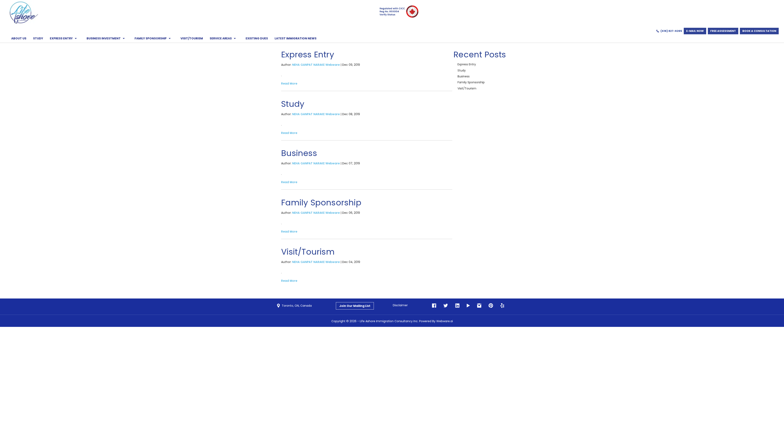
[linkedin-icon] (456, 306)
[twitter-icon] (444, 306)
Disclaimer (400, 305)
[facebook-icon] (434, 306)
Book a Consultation (759, 31)
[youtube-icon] (467, 306)
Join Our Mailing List (354, 306)
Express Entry (307, 54)
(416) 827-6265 (671, 31)
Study (292, 104)
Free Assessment (723, 31)
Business (299, 153)
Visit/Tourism (308, 251)
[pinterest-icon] (489, 306)
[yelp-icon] (501, 306)
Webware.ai (444, 321)
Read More (289, 83)
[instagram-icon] (478, 306)
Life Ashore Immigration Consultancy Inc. (389, 321)
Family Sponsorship (321, 202)
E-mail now (695, 31)
